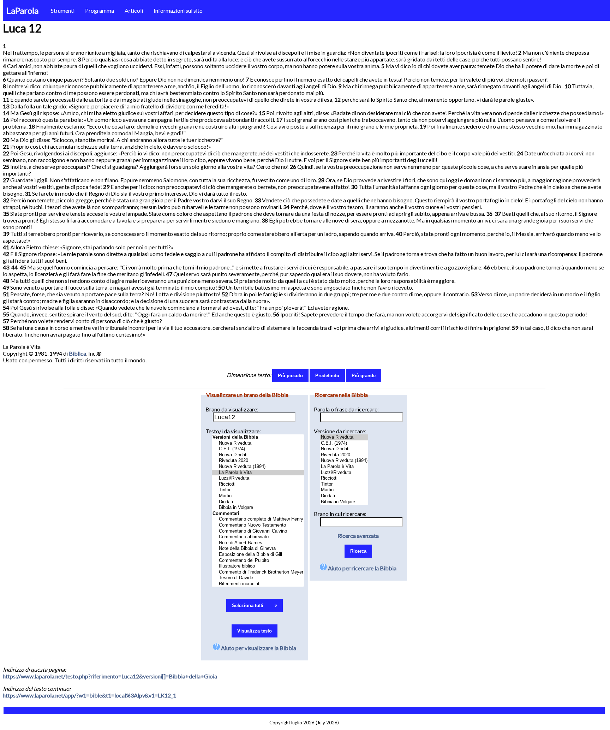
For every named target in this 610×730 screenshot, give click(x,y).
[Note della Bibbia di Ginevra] (258, 549)
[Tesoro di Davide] (258, 578)
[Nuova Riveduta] (258, 443)
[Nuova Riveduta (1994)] (258, 467)
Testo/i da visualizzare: (233, 431)
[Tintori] (258, 490)
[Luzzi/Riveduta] (258, 478)
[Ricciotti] (258, 484)
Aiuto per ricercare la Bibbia (361, 568)
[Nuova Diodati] (258, 455)
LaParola (22, 10)
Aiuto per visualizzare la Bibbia (258, 648)
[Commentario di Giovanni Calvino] (258, 531)
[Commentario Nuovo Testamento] (258, 525)
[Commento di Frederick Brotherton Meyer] (258, 572)
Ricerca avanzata (358, 535)
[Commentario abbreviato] (258, 537)
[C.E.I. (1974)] (258, 449)
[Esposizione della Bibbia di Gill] (258, 555)
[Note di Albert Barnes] (258, 543)
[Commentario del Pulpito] (258, 561)
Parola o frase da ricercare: (346, 409)
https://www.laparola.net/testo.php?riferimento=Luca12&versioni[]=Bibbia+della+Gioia (110, 676)
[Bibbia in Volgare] (258, 508)
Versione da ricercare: (340, 431)
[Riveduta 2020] (258, 461)
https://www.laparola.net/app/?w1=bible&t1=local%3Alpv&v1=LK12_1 (89, 695)
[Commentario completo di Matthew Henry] (258, 519)
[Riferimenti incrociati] (258, 584)
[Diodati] (258, 502)
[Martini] (258, 496)
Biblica (77, 353)
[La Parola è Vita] (258, 473)
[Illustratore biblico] (258, 566)
